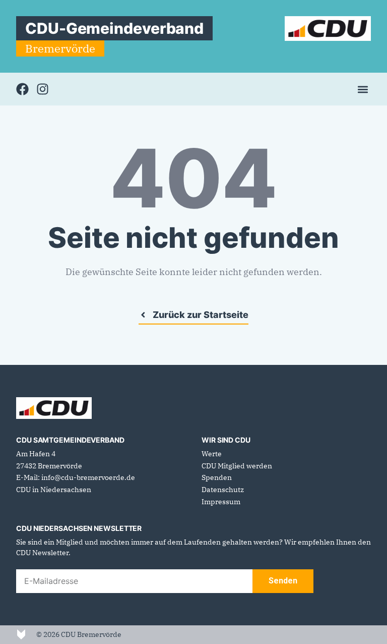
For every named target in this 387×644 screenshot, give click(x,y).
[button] (362, 89)
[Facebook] (22, 89)
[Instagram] (42, 89)
